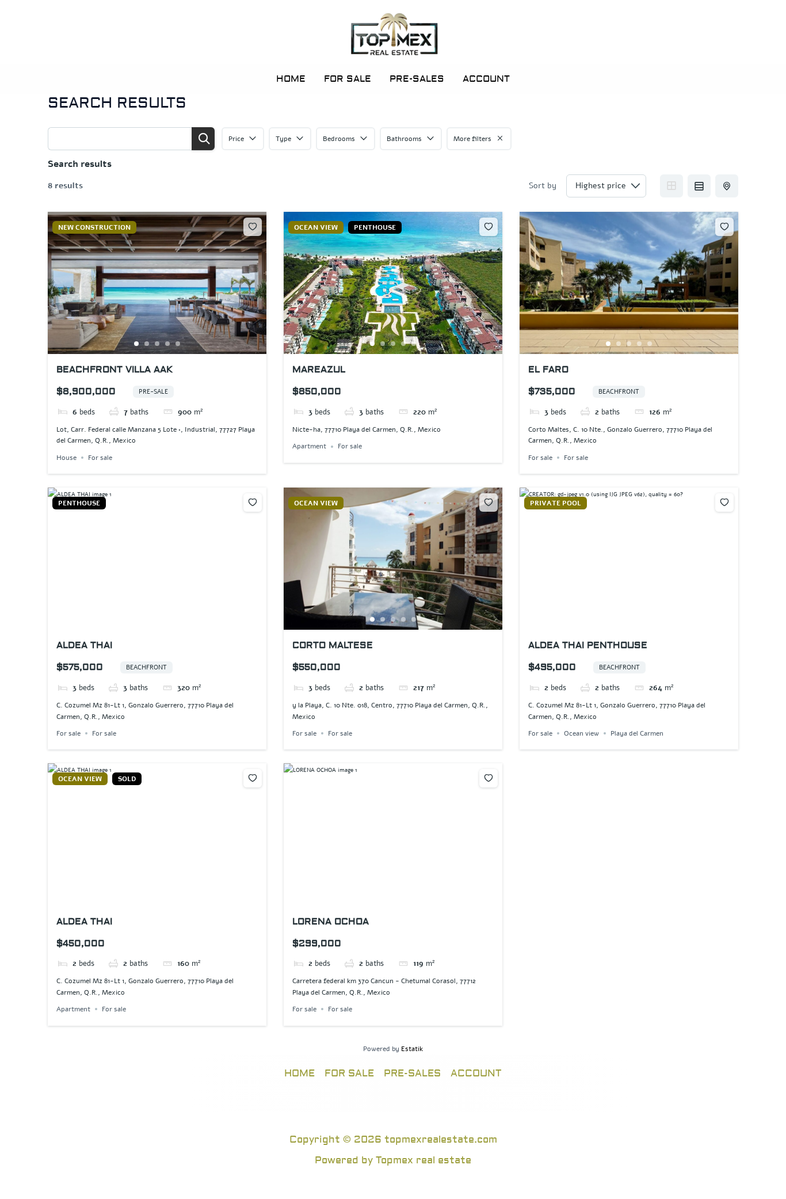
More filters (472, 138)
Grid (671, 185)
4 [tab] (167, 343)
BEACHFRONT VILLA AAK (114, 369)
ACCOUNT (486, 79)
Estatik (412, 1048)
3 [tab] (157, 343)
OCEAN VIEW (316, 227)
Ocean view (581, 733)
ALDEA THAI (84, 645)
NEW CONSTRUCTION (94, 227)
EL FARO (548, 369)
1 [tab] (136, 343)
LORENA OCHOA (330, 921)
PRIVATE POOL (555, 503)
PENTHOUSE (375, 227)
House (66, 457)
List (699, 185)
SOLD (127, 778)
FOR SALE (347, 79)
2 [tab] (146, 343)
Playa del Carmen (637, 733)
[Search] (203, 138)
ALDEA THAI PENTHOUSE (587, 645)
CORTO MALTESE (332, 645)
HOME (291, 79)
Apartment (309, 446)
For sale (100, 457)
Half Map (726, 185)
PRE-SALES (417, 79)
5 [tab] (177, 343)
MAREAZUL (318, 369)
